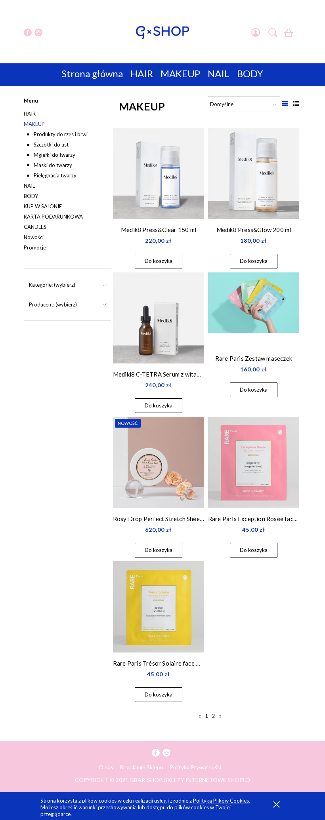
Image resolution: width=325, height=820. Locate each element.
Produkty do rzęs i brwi (61, 134)
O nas (106, 767)
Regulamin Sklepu (141, 767)
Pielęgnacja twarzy (55, 175)
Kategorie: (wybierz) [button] (52, 285)
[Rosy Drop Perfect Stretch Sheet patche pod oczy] (158, 462)
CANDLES (35, 227)
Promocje (35, 247)
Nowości (34, 237)
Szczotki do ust (51, 144)
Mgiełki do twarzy (54, 155)
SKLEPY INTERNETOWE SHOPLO (207, 779)
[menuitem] (92, 73)
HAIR (30, 113)
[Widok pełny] (296, 103)
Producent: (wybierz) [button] (53, 304)
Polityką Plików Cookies (221, 800)
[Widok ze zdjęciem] (285, 103)
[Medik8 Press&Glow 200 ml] (253, 173)
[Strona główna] (162, 32)
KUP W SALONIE (43, 206)
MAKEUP (34, 124)
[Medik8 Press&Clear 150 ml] (158, 173)
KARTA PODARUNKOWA (53, 216)
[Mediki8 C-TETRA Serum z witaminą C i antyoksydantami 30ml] (158, 317)
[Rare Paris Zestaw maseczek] (253, 310)
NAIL (29, 186)
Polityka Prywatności (195, 767)
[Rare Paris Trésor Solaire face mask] (158, 606)
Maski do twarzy (53, 165)
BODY (31, 196)
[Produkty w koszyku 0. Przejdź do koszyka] (289, 35)
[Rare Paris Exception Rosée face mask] (253, 462)
